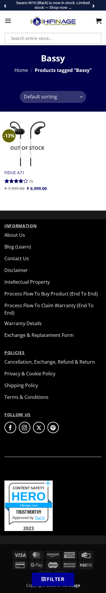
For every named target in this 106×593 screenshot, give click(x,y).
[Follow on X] (39, 428)
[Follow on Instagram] (25, 428)
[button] (7, 21)
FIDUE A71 (14, 172)
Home (21, 70)
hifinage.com (28, 505)
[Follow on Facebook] (10, 428)
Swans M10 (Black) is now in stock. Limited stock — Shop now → (53, 5)
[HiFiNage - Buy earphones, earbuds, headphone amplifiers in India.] (53, 21)
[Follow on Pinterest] (53, 428)
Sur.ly (40, 517)
